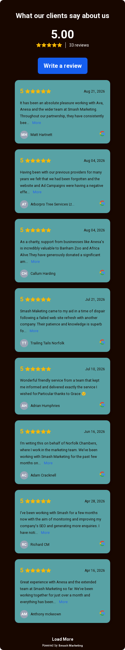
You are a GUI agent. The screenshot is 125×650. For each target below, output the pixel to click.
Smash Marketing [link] (70, 645)
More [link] (36, 123)
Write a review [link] (63, 65)
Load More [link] (62, 639)
